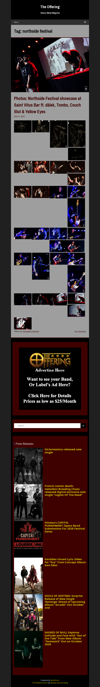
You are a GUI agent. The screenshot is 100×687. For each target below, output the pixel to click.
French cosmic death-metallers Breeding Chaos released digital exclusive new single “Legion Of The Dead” (65, 490)
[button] (23, 126)
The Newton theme (40, 683)
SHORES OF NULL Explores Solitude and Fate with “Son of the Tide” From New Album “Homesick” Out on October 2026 (65, 638)
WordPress (55, 680)
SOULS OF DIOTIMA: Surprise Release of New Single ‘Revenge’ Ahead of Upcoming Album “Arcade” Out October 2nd (65, 601)
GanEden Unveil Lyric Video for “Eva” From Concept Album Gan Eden (65, 562)
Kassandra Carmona (31, 331)
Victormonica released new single (63, 451)
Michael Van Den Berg (59, 683)
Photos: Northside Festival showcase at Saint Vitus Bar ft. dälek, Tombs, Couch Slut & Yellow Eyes (47, 104)
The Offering (50, 6)
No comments (80, 331)
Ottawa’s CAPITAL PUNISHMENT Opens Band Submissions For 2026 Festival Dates (65, 527)
